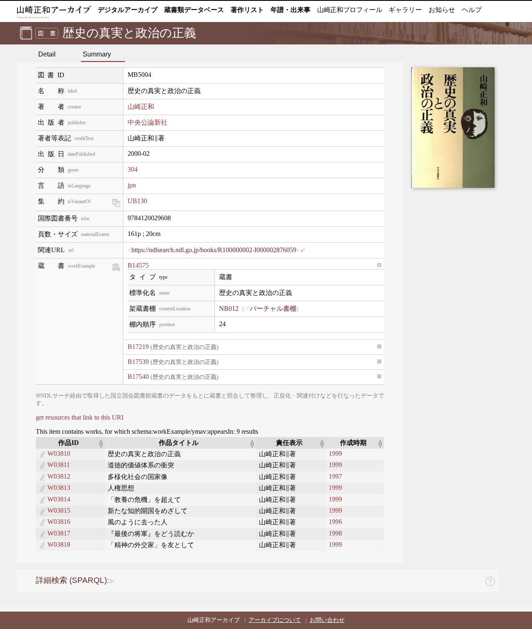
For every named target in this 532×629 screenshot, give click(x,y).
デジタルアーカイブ (128, 9)
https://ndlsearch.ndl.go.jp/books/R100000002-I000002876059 (213, 249)
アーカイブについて (275, 620)
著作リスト (247, 9)
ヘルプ (472, 9)
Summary (97, 54)
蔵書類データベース (194, 9)
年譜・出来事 (290, 9)
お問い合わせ (327, 620)
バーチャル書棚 (273, 308)
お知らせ (442, 9)
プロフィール (349, 9)
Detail (47, 54)
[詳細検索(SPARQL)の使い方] (490, 582)
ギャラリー (405, 9)
